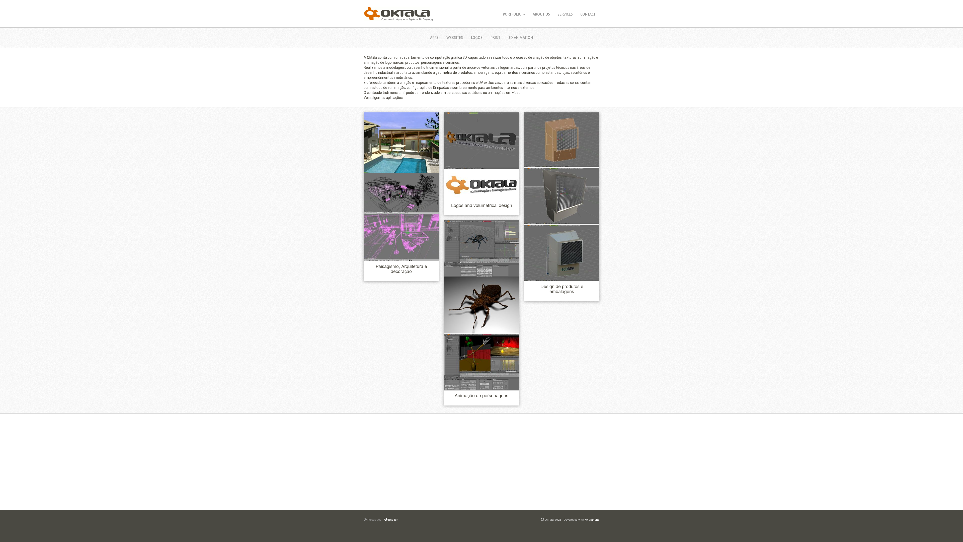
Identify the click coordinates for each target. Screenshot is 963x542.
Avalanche (592, 519)
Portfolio (513, 14)
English (392, 519)
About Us (541, 14)
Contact (588, 14)
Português (374, 519)
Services (565, 14)
